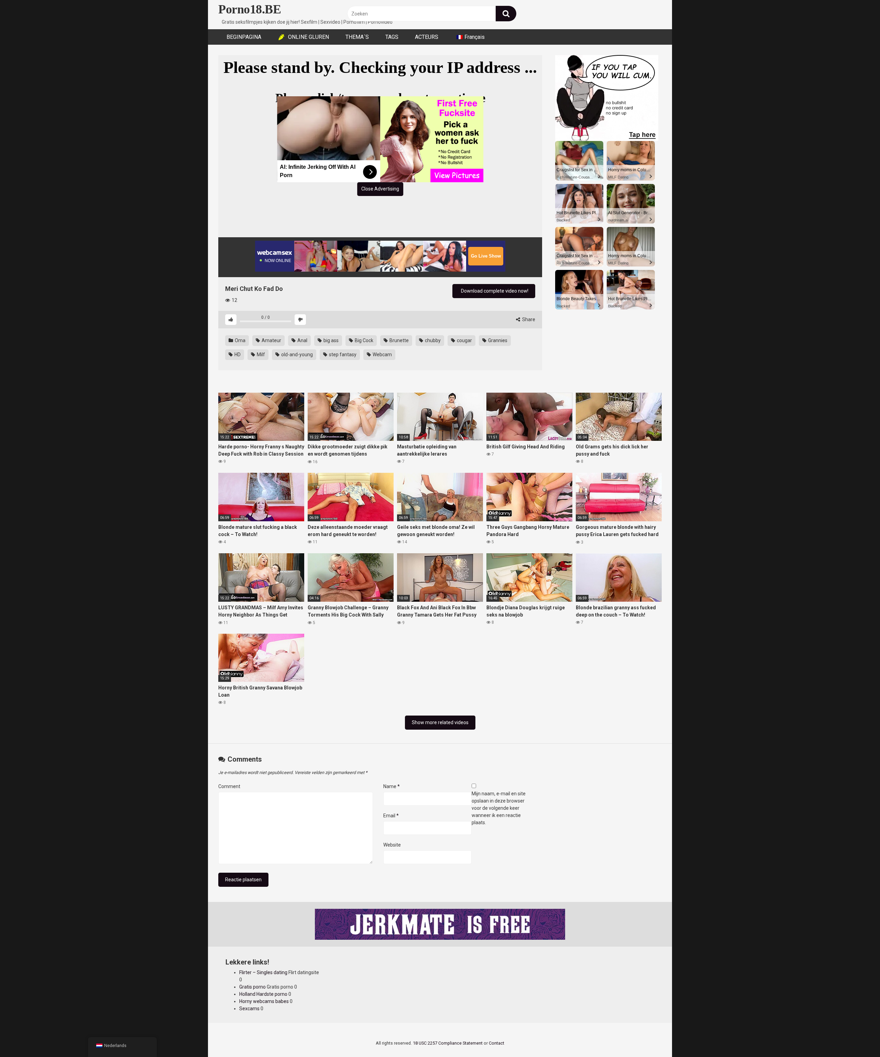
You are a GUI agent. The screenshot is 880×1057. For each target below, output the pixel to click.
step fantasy (342, 354)
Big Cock (363, 340)
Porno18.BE (249, 9)
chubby (432, 340)
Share (528, 319)
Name (391, 786)
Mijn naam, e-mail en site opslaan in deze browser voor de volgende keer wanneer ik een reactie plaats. (499, 808)
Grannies (497, 340)
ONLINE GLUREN (308, 37)
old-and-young (296, 354)
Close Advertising (380, 189)
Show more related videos (440, 722)
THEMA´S (357, 37)
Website (392, 845)
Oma (239, 340)
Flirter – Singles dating (263, 972)
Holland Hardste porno (263, 994)
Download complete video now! (494, 291)
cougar (464, 340)
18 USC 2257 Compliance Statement (448, 1043)
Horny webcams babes (264, 1001)
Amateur (271, 340)
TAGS (391, 37)
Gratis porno (252, 987)
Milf (260, 354)
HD (237, 354)
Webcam (382, 354)
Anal (301, 340)
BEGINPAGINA (244, 37)
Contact (496, 1043)
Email (391, 815)
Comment (229, 786)
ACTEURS (426, 37)
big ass (330, 340)
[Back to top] (857, 1036)
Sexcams (249, 1008)
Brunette (398, 340)
